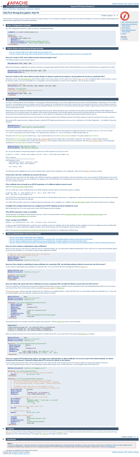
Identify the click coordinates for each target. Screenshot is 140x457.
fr (117, 15)
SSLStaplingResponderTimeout (93, 214)
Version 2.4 (30, 9)
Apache (5, 9)
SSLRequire (60, 288)
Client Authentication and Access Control (128, 30)
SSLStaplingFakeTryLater (73, 214)
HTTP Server (12, 9)
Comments (125, 39)
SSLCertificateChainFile (22, 230)
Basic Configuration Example (130, 22)
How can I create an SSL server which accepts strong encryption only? (31, 52)
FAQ (126, 3)
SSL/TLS (37, 9)
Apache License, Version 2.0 (21, 453)
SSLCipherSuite (26, 79)
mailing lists (111, 446)
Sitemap (136, 3)
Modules (114, 3)
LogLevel (60, 432)
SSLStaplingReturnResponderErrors (18, 216)
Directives (121, 3)
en (114, 15)
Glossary (130, 3)
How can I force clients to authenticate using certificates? (27, 237)
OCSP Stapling (126, 28)
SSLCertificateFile (41, 230)
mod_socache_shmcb (44, 139)
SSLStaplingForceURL (20, 187)
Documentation (21, 9)
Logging (124, 33)
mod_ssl (81, 79)
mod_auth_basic (49, 288)
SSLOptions (60, 321)
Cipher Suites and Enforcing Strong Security (129, 24)
